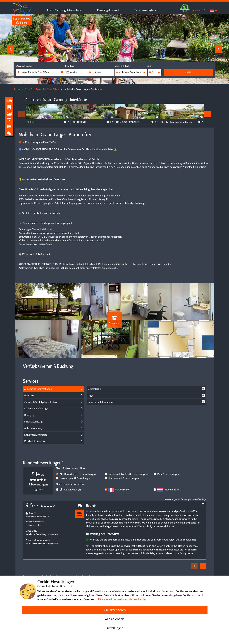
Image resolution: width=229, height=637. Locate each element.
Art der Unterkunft (122, 66)
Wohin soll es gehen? (24, 66)
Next (218, 49)
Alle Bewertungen (78, 473)
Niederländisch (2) (172, 489)
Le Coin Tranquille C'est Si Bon (39, 142)
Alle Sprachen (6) (72, 489)
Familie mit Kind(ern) (128, 473)
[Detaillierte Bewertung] (79, 514)
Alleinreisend (123, 478)
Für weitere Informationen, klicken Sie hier (122, 599)
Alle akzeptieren (114, 610)
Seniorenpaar (75, 478)
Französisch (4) (122, 489)
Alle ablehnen (114, 619)
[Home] (22, 8)
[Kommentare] (79, 505)
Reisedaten (69, 66)
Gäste (149, 66)
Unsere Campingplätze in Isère (64, 10)
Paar (168, 473)
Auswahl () (199, 10)
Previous (10, 49)
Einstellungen (114, 628)
